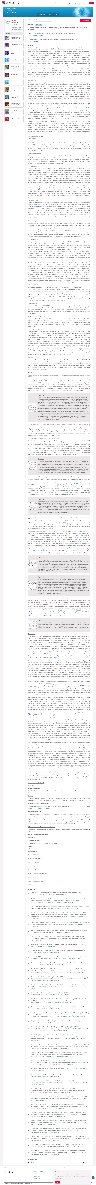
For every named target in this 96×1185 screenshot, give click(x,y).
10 (88, 107)
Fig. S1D (51, 528)
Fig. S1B (42, 487)
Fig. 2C (33, 454)
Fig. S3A (55, 657)
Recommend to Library (17, 29)
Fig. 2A (78, 446)
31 (54, 715)
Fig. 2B (38, 450)
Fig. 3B (70, 492)
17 (86, 112)
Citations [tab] (37, 20)
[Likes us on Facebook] (13, 1172)
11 (81, 110)
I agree (57, 1182)
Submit (91, 3)
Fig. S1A (60, 485)
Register (85, 3)
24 (82, 664)
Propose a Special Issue (10, 12)
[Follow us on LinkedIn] (9, 1172)
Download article (85, 20)
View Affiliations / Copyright (36, 35)
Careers (36, 1173)
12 (35, 731)
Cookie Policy (67, 1176)
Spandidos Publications (39, 1171)
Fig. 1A (50, 384)
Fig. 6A (79, 610)
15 (83, 110)
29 (38, 705)
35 (61, 765)
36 (78, 772)
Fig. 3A (76, 483)
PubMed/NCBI (62, 894)
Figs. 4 (80, 552)
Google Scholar (60, 902)
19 (82, 236)
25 (82, 674)
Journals (49, 3)
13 (85, 701)
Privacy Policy (58, 1178)
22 (64, 347)
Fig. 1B (86, 390)
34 (32, 757)
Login (79, 3)
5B (85, 552)
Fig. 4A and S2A (84, 537)
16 (85, 112)
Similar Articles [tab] (47, 20)
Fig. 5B (43, 551)
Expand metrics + (33, 41)
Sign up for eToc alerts (16, 27)
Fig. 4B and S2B (74, 541)
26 (40, 690)
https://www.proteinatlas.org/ (36, 206)
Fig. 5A (77, 545)
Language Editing (71, 3)
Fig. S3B (48, 683)
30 (29, 713)
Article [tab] (30, 20)
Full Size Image (15, 24)
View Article (51, 902)
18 (85, 188)
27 (44, 694)
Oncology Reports (10, 8)
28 (86, 701)
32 (83, 720)
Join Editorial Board (9, 10)
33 (47, 755)
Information (62, 3)
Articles (55, 3)
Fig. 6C (30, 613)
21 (47, 341)
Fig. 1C (62, 430)
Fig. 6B (60, 610)
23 (68, 662)
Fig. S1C (61, 524)
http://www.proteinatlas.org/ (41, 808)
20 (73, 282)
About (43, 3)
